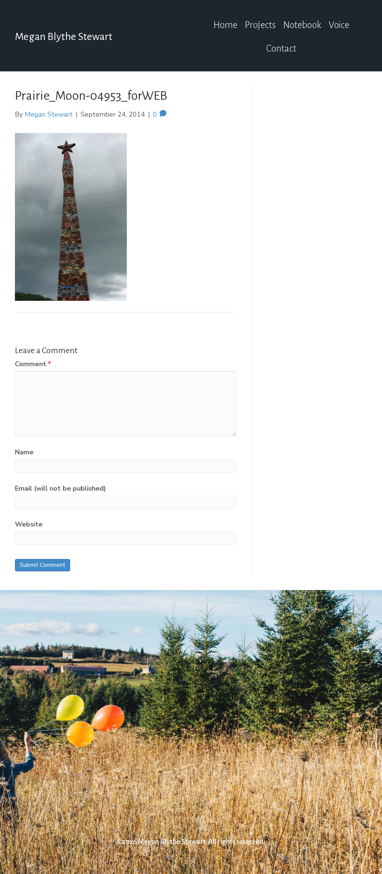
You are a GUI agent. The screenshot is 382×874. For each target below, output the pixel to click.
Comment (33, 363)
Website (29, 524)
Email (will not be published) (60, 488)
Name (24, 452)
